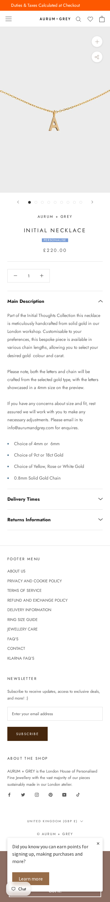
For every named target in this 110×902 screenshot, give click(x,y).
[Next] (92, 202)
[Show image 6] (61, 202)
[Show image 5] (55, 202)
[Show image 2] (36, 202)
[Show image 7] (68, 202)
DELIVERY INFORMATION (29, 610)
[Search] (78, 18)
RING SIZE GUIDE (22, 620)
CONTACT (16, 648)
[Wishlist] (90, 18)
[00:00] (55, 110)
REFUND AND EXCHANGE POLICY (37, 600)
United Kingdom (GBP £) (52, 821)
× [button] (98, 843)
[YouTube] (64, 794)
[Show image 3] (42, 202)
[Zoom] (97, 41)
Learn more (31, 879)
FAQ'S (12, 639)
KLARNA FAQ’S (20, 658)
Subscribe (27, 733)
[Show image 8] (74, 202)
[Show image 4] (48, 202)
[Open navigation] (9, 19)
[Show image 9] (80, 202)
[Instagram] (37, 794)
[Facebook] (9, 794)
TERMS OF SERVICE (24, 590)
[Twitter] (23, 794)
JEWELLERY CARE (22, 629)
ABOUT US (16, 571)
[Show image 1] (29, 202)
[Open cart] (102, 19)
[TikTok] (78, 794)
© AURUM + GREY (55, 833)
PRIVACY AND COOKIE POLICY (34, 581)
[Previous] (18, 202)
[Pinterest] (51, 794)
